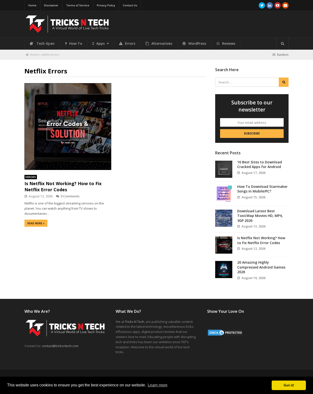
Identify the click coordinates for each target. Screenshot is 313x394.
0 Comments (70, 196)
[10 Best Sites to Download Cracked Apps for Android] (223, 169)
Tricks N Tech (134, 321)
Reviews (228, 43)
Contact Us (130, 5)
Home (32, 5)
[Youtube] (277, 5)
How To (75, 43)
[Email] (285, 5)
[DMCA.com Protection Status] (225, 335)
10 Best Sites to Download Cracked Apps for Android (259, 164)
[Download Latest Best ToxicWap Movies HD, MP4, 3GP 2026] (223, 218)
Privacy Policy (106, 5)
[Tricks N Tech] (67, 30)
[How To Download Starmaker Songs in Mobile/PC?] (223, 193)
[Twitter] (262, 5)
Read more (36, 223)
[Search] (282, 43)
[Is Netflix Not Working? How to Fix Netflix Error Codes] (67, 126)
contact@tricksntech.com (60, 346)
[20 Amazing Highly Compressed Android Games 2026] (223, 269)
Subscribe (252, 133)
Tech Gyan (45, 43)
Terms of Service (77, 5)
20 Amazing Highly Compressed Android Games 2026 (261, 267)
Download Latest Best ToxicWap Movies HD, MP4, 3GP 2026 (260, 216)
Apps (101, 43)
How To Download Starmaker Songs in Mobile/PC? (262, 189)
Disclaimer (51, 5)
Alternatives (161, 43)
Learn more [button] (158, 385)
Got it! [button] (289, 385)
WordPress (197, 43)
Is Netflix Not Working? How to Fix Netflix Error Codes (62, 186)
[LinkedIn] (270, 5)
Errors (130, 43)
